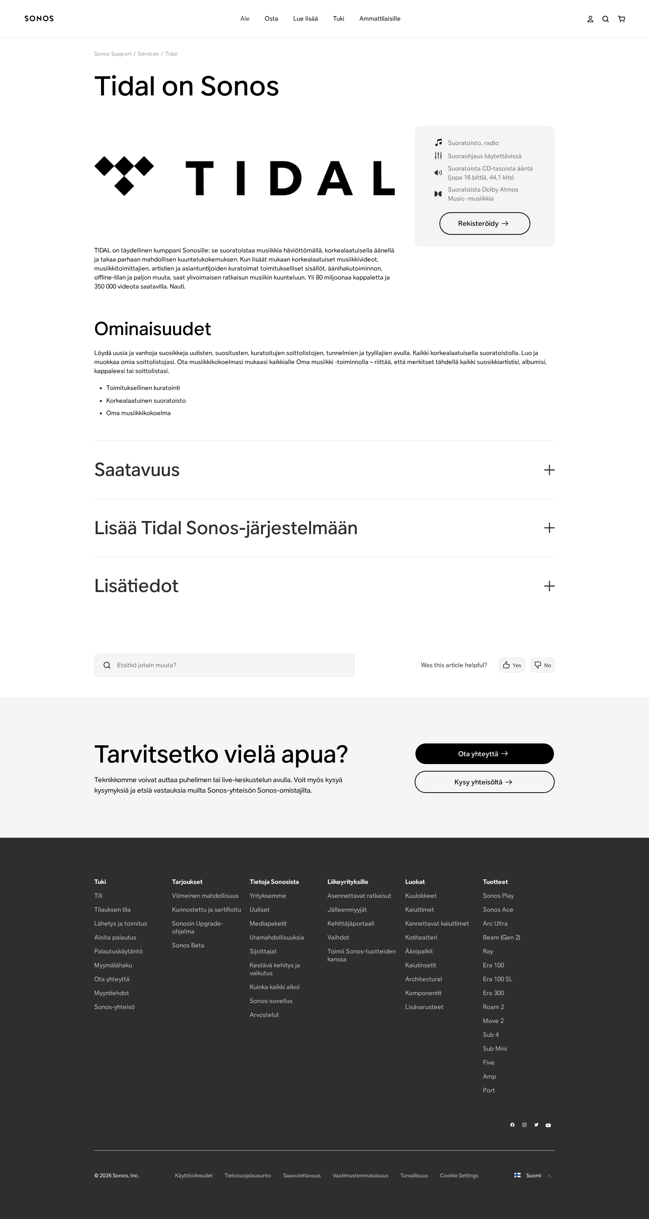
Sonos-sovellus (271, 1001)
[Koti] (39, 19)
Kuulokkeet (421, 896)
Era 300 (493, 993)
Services (148, 53)
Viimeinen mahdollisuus (205, 896)
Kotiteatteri (421, 937)
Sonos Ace (498, 910)
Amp (489, 1076)
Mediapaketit (268, 923)
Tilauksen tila (112, 910)
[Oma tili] (590, 19)
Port (489, 1090)
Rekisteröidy (478, 223)
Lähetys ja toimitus (120, 923)
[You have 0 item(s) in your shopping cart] (621, 19)
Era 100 (493, 965)
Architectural (423, 979)
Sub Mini (495, 1049)
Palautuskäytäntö (118, 951)
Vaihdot (338, 937)
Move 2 (493, 1021)
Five (489, 1062)
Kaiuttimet (419, 910)
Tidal (171, 53)
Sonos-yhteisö (114, 1007)
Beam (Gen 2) (501, 937)
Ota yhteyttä (478, 753)
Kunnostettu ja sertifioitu (206, 910)
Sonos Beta (188, 945)
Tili (98, 896)
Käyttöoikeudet (194, 1175)
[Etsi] (605, 19)
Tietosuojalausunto (248, 1175)
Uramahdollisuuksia (277, 937)
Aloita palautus (115, 937)
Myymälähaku (113, 965)
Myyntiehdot (111, 993)
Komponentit (423, 993)
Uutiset (260, 910)
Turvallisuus (414, 1175)
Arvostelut (264, 1015)
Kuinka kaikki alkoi (275, 987)
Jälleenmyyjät (347, 910)
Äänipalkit (419, 951)
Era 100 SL (498, 979)
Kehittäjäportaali (351, 923)
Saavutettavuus (302, 1175)
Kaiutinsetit (420, 965)
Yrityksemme (268, 896)
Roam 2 (493, 1007)
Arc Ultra (495, 923)
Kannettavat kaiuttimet (437, 923)
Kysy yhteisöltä (478, 782)
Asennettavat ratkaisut (359, 896)
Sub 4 (491, 1035)
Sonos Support (113, 53)
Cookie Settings (459, 1175)
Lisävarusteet (424, 1007)
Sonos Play (498, 896)
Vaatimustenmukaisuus (360, 1175)
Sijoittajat (263, 951)
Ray (488, 951)
